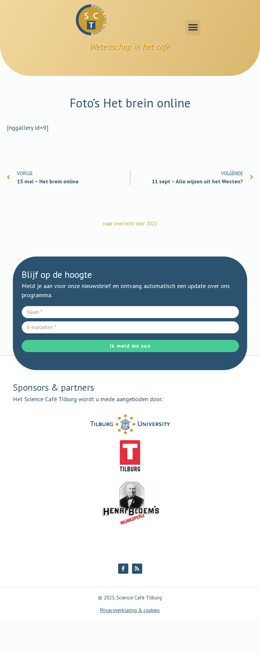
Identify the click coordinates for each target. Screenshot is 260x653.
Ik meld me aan (130, 346)
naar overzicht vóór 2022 (130, 223)
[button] (192, 27)
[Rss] (137, 569)
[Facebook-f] (123, 569)
